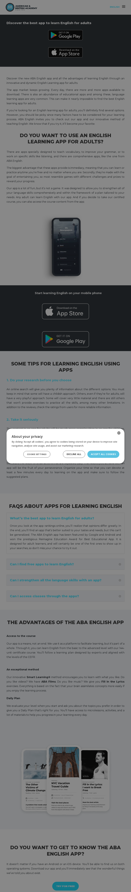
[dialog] (65, 446)
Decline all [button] (74, 454)
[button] (36, 454)
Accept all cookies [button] (103, 454)
